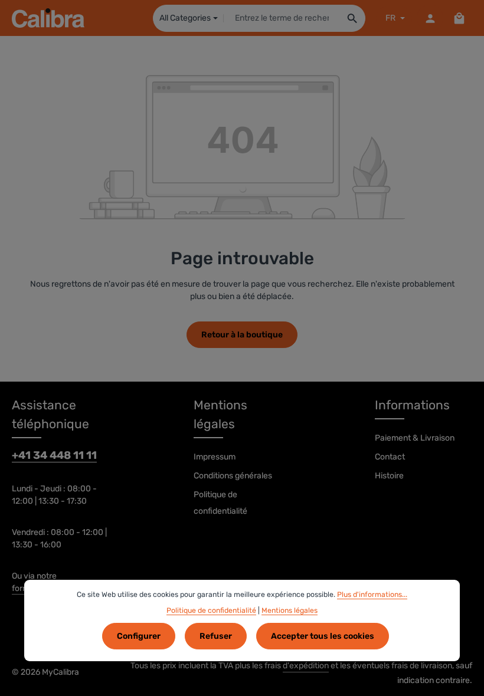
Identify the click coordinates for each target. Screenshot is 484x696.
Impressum (215, 457)
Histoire (389, 476)
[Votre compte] (430, 18)
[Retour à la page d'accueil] (48, 18)
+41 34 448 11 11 (54, 455)
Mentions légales (289, 610)
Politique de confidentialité (220, 503)
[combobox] (282, 18)
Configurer (139, 636)
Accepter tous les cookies (322, 636)
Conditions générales (233, 476)
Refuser (216, 636)
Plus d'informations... (372, 594)
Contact (390, 457)
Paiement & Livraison (414, 438)
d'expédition (306, 666)
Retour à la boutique (242, 335)
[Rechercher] (352, 18)
